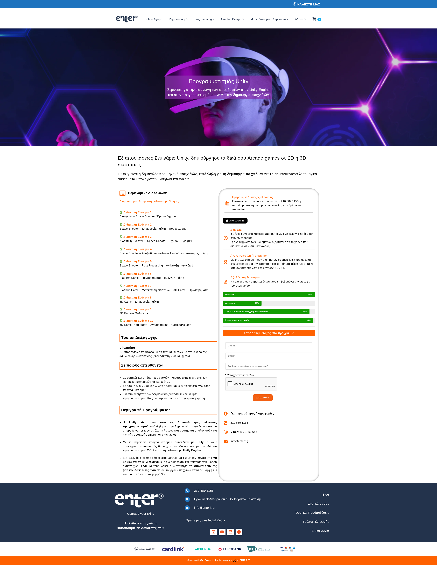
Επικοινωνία (320, 530)
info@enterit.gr (205, 507)
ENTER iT (245, 560)
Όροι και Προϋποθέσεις (312, 512)
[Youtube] (222, 532)
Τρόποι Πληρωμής (316, 521)
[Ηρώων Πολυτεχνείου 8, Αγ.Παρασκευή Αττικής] (187, 499)
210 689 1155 (204, 490)
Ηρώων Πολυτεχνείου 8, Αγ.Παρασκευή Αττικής (228, 499)
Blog (325, 494)
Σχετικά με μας (318, 503)
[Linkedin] (230, 532)
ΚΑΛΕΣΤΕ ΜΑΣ (308, 4)
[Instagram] (213, 532)
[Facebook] (239, 532)
